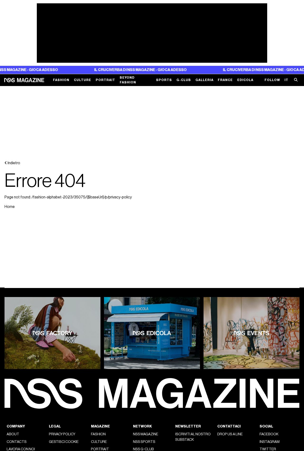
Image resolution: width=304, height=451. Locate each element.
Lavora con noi (21, 449)
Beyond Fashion (128, 80)
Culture (82, 80)
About (13, 434)
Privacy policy (62, 434)
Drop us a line (230, 434)
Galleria (204, 80)
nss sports (144, 442)
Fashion (61, 80)
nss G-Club (143, 449)
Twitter (268, 449)
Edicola (245, 80)
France (225, 80)
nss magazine (145, 434)
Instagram (270, 442)
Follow (272, 80)
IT (286, 80)
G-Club (183, 80)
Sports (164, 80)
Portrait (105, 80)
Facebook (269, 434)
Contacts (17, 442)
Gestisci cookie (64, 442)
